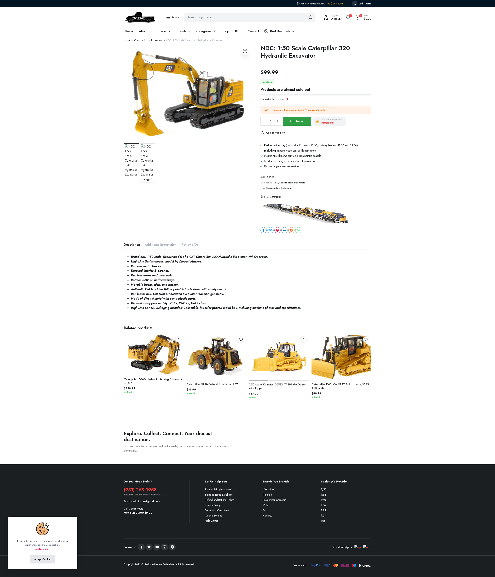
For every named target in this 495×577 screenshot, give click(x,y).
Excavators (156, 40)
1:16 (323, 521)
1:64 (323, 495)
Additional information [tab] (160, 244)
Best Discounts (280, 31)
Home (129, 31)
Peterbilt (267, 495)
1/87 (323, 489)
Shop (225, 31)
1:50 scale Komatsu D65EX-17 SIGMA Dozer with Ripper (277, 386)
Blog (238, 31)
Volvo (266, 505)
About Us (145, 31)
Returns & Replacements (218, 489)
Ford (265, 510)
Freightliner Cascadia (274, 500)
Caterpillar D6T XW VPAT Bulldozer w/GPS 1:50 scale (340, 386)
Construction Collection (279, 188)
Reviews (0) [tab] (189, 244)
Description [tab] (132, 244)
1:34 (323, 505)
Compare (180, 353)
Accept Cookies (42, 559)
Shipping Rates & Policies (218, 495)
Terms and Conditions (217, 510)
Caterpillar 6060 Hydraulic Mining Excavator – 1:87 (153, 381)
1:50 (275, 182)
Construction (140, 40)
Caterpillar (275, 197)
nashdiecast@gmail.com (145, 501)
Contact (253, 31)
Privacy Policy (212, 505)
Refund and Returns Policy (219, 500)
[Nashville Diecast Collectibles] (140, 17)
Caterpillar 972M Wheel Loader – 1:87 (212, 384)
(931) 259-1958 (335, 3)
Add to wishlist (275, 133)
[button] (363, 17)
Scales (162, 31)
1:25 (323, 510)
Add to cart (297, 121)
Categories (204, 31)
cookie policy (42, 549)
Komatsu (267, 515)
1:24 (323, 515)
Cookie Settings (213, 515)
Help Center (211, 521)
